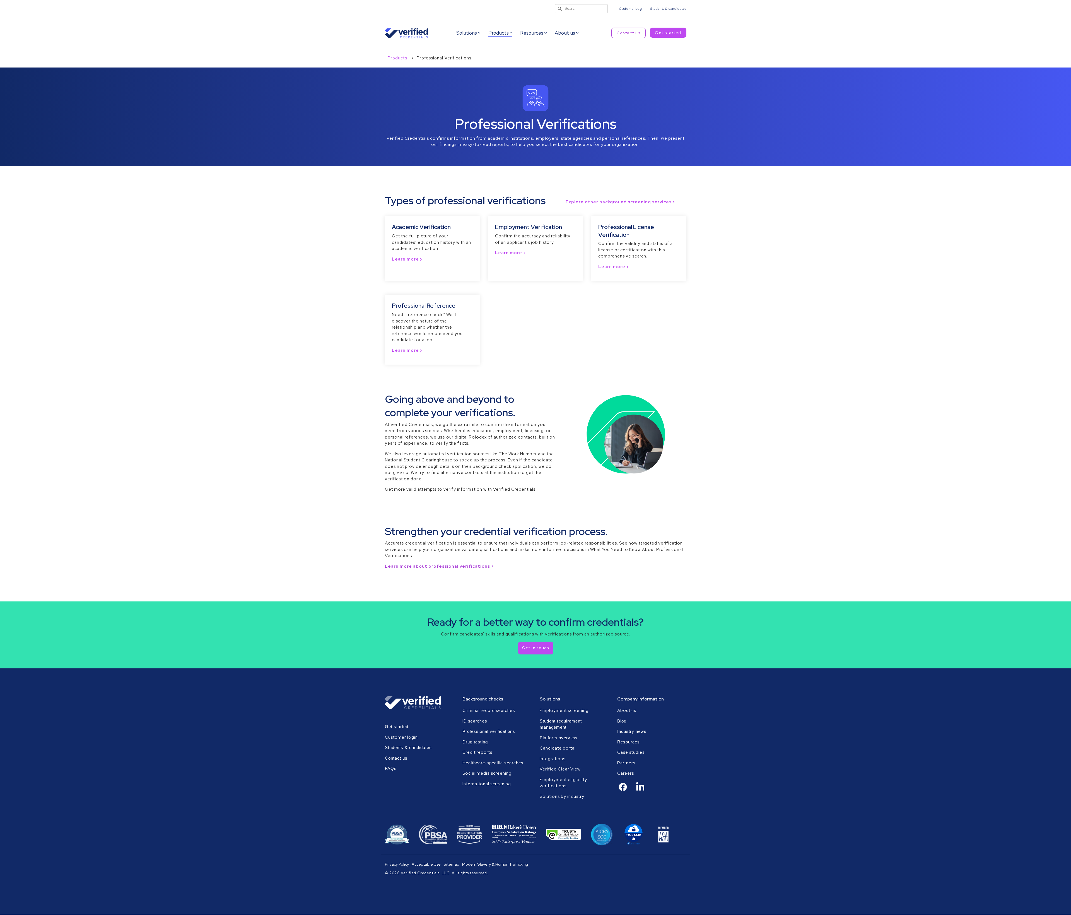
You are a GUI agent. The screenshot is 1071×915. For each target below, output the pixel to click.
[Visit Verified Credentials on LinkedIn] (640, 790)
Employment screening (565, 710)
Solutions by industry (562, 796)
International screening (486, 784)
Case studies (631, 752)
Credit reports (477, 752)
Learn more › (407, 259)
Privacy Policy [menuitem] (397, 864)
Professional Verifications (444, 58)
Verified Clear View (560, 769)
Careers (625, 773)
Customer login (401, 737)
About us (626, 710)
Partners (626, 763)
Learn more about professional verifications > (439, 566)
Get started (668, 32)
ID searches (474, 721)
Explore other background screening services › (620, 202)
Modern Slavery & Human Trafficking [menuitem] (495, 864)
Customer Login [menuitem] (632, 8)
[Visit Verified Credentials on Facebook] (623, 790)
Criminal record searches (488, 710)
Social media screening (487, 773)
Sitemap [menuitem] (451, 864)
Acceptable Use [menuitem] (426, 864)
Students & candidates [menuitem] (668, 8)
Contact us (628, 32)
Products (398, 58)
